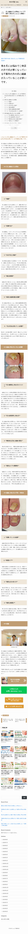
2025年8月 (5, 875)
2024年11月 (5, 890)
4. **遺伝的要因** (11, 107)
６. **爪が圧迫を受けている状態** (15, 111)
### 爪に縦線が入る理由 (10, 99)
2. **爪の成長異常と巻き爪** (13, 117)
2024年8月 (5, 899)
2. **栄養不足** (10, 103)
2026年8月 (5, 839)
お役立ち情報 (5, 715)
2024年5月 (5, 908)
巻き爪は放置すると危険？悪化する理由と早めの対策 (13, 814)
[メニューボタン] (26, 2)
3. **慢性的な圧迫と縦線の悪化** (14, 119)
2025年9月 (5, 872)
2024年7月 (5, 902)
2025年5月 (5, 884)
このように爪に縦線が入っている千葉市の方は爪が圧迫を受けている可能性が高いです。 (15, 95)
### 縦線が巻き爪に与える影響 (12, 113)
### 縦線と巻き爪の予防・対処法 (12, 123)
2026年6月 (5, 845)
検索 (24, 797)
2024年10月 (5, 893)
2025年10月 (5, 869)
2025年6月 (5, 881)
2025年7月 (5, 878)
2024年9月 (5, 896)
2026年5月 (5, 848)
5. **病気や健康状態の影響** (13, 109)
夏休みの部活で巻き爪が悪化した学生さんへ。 (12, 805)
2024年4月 (5, 911)
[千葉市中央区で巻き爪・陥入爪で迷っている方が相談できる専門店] (14, 2)
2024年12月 (5, 887)
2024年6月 (5, 905)
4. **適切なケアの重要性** (13, 120)
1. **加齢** (9, 101)
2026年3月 (5, 854)
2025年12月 (5, 863)
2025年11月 (5, 866)
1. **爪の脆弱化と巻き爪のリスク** (15, 115)
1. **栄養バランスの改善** (13, 125)
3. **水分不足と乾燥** (12, 105)
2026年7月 (5, 842)
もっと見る (14, 128)
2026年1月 (5, 860)
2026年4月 (5, 851)
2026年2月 (5, 857)
